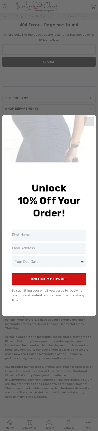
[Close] (89, 121)
